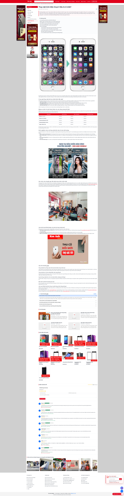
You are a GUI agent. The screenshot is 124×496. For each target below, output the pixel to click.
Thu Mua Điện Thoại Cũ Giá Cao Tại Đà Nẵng (32, 19)
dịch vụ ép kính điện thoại (93, 184)
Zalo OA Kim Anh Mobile (67, 483)
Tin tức (32, 3)
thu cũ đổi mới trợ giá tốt (86, 230)
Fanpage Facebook (85, 477)
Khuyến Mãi (29, 10)
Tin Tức (78, 1)
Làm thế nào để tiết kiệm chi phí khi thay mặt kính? (48, 25)
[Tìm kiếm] (52, 1)
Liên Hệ (89, 1)
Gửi (120, 479)
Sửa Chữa (63, 1)
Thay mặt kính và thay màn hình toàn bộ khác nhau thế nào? (51, 27)
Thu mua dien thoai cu (31, 484)
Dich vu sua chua (30, 483)
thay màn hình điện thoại (92, 289)
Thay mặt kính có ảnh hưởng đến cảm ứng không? (49, 28)
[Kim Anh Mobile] (30, 1)
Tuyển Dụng (29, 22)
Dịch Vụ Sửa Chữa (30, 12)
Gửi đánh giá (43, 398)
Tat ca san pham (30, 481)
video (28, 488)
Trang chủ (28, 3)
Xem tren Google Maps (85, 483)
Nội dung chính (43, 18)
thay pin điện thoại (66, 291)
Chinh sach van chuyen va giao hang (51, 481)
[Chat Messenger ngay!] (122, 488)
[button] (68, 64)
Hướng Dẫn (29, 13)
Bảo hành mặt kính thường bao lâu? (47, 31)
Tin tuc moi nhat (30, 480)
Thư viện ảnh (29, 487)
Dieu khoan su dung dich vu (50, 484)
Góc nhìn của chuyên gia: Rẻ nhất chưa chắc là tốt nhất (49, 23)
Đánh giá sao (41, 389)
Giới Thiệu (84, 1)
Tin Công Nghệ (29, 15)
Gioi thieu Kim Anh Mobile (31, 477)
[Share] (96, 9)
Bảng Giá (28, 17)
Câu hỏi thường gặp (43, 26)
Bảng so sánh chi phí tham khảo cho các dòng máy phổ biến (50, 21)
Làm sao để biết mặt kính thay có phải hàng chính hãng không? (51, 32)
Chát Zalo (83, 480)
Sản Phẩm (57, 1)
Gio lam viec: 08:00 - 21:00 (68, 481)
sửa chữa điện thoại (53, 289)
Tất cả (28, 8)
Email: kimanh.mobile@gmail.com (69, 480)
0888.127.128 (95, 1)
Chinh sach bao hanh (49, 477)
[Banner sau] (96, 464)
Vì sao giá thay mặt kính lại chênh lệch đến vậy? (48, 20)
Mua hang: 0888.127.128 (68, 477)
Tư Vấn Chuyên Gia (37, 3)
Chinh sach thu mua (49, 480)
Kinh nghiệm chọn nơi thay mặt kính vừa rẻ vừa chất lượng (50, 22)
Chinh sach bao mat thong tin (50, 483)
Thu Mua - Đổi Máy (71, 1)
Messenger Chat (84, 481)
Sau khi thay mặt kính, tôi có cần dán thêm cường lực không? (51, 30)
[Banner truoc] (27, 464)
